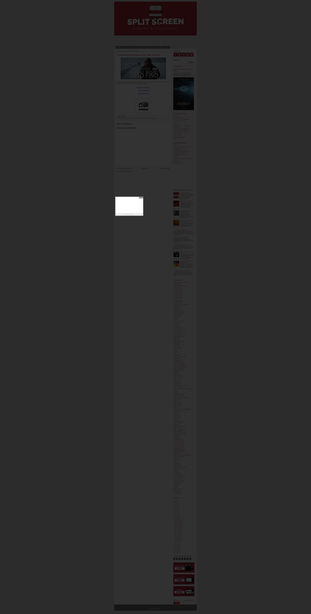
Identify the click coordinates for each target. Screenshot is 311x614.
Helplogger (131, 214)
